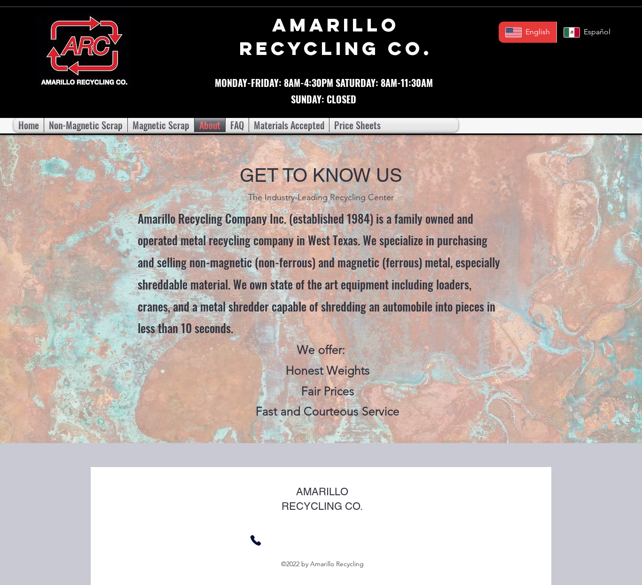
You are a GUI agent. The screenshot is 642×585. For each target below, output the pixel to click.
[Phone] (255, 540)
